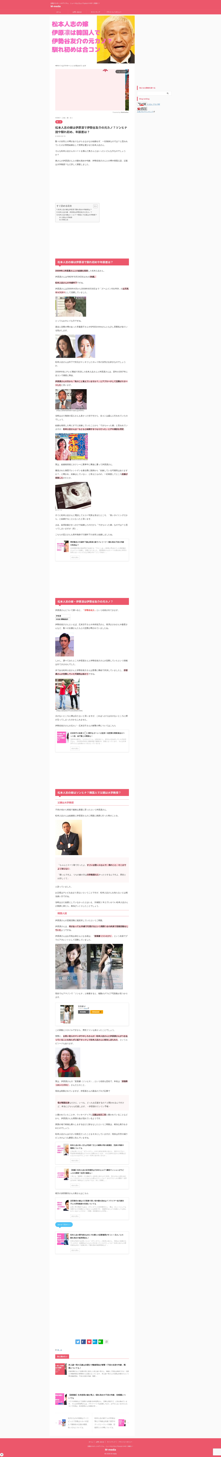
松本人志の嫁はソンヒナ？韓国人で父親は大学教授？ (77, 215)
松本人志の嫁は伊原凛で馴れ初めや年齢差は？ (75, 209)
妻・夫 (59, 1350)
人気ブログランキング (145, 112)
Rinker (85, 1008)
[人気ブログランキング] (142, 109)
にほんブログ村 (153, 104)
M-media (56, 6)
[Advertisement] (92, 185)
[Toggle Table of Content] (94, 206)
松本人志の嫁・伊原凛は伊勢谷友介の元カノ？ (75, 212)
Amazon (95, 1012)
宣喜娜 (81, 1006)
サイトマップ (95, 12)
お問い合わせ (77, 12)
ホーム (58, 12)
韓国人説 (65, 220)
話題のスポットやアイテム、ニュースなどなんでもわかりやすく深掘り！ (110, 1446)
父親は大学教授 (67, 217)
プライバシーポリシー (113, 12)
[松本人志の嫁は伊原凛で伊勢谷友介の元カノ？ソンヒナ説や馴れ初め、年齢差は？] (95, 1341)
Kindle (83, 1012)
